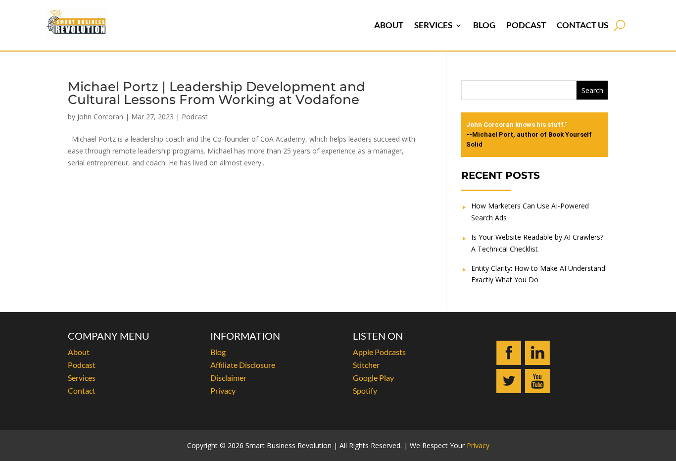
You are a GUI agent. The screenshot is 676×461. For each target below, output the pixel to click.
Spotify (365, 390)
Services (433, 25)
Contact (82, 390)
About (388, 25)
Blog (484, 25)
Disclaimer (228, 377)
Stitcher (366, 364)
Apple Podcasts (379, 352)
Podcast (526, 25)
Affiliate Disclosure (242, 364)
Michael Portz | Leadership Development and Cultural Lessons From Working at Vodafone (216, 93)
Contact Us (582, 25)
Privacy (223, 390)
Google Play (373, 377)
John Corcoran (100, 116)
